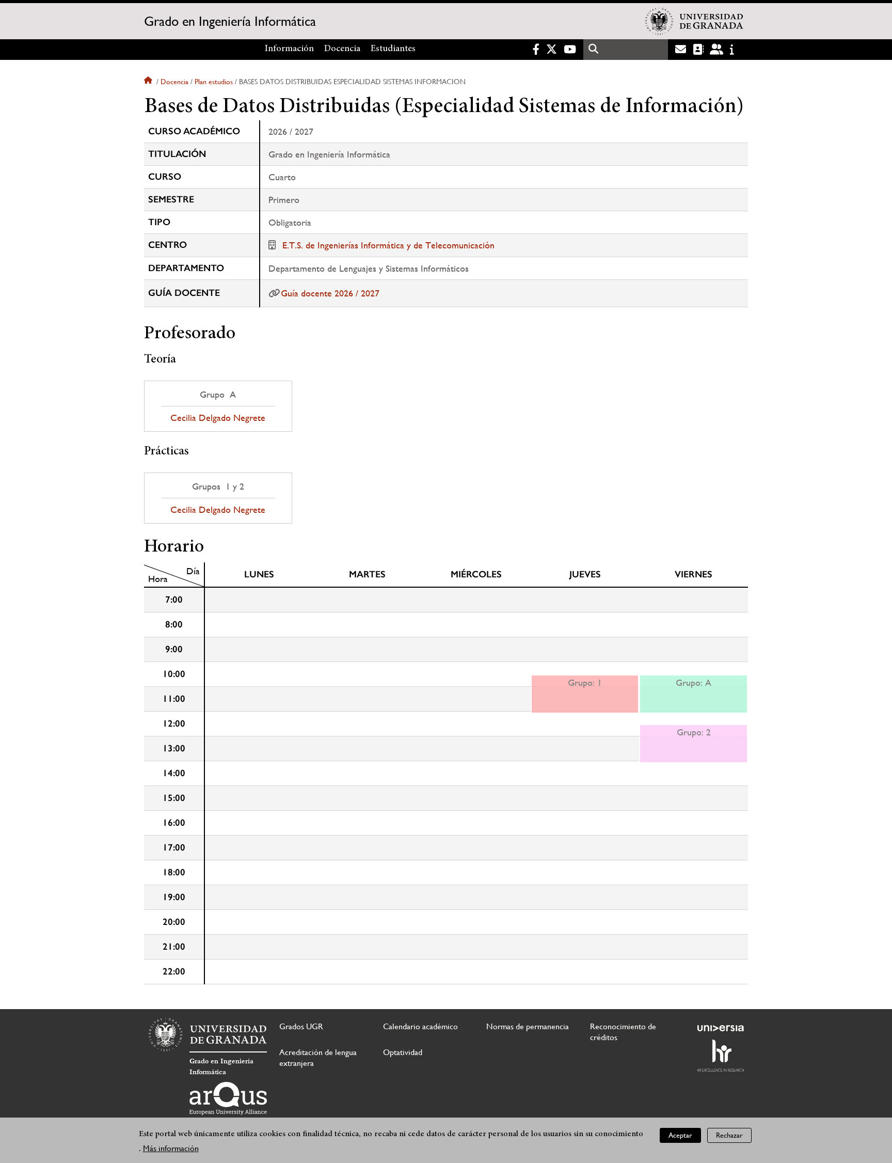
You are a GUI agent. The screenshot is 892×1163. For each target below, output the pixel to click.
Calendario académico (420, 1026)
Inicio (149, 81)
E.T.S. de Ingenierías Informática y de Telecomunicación (388, 245)
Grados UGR (301, 1026)
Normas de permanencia (527, 1026)
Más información (171, 1148)
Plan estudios (214, 81)
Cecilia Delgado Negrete (217, 418)
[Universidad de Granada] (694, 21)
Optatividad (402, 1052)
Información (289, 49)
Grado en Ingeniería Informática (230, 21)
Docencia (342, 49)
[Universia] (720, 1028)
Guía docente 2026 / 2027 (330, 293)
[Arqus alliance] (228, 1098)
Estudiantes (393, 49)
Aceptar (680, 1135)
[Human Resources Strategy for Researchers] (720, 1056)
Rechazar (729, 1135)
